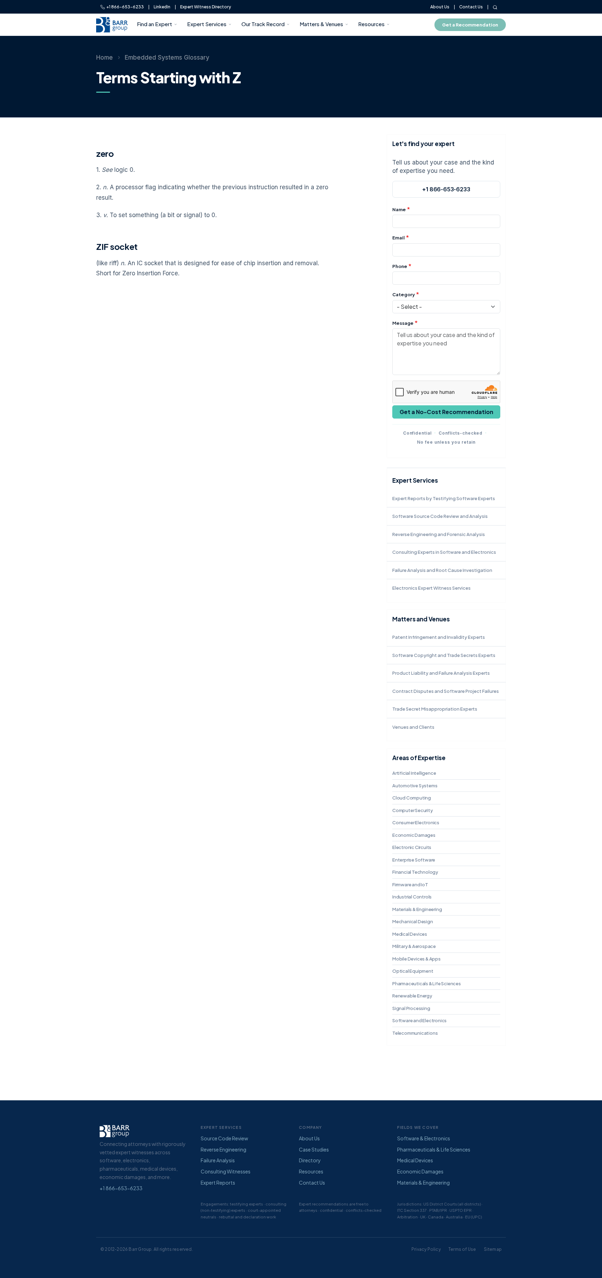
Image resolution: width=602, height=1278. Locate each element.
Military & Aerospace (414, 946)
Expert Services (206, 24)
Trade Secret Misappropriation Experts (434, 709)
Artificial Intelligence (414, 773)
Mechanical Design (412, 921)
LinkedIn (162, 6)
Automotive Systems (414, 785)
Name (399, 209)
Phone (399, 266)
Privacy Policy (426, 1249)
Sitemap (493, 1249)
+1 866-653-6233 (124, 6)
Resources (371, 24)
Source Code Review (224, 1138)
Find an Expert (154, 24)
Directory (310, 1160)
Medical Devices (409, 934)
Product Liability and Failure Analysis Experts (441, 673)
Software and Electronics (419, 1020)
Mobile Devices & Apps (416, 959)
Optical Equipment (412, 971)
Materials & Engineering (417, 909)
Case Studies (314, 1149)
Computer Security (412, 810)
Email (398, 237)
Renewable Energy (412, 995)
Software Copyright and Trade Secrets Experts (443, 655)
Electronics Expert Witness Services (431, 588)
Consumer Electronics (415, 822)
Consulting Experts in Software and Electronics (444, 552)
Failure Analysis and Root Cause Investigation (442, 570)
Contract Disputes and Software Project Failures (445, 691)
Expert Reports (218, 1182)
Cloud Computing (411, 798)
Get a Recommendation (470, 25)
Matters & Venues (321, 24)
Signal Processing (411, 1008)
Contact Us (471, 6)
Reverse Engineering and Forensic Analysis (438, 534)
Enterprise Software (413, 860)
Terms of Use (462, 1249)
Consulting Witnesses (225, 1171)
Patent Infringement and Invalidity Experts (438, 637)
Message (403, 323)
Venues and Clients (413, 727)
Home (104, 57)
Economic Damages (413, 835)
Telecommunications (415, 1033)
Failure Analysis (218, 1160)
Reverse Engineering (223, 1149)
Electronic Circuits (411, 847)
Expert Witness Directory (205, 6)
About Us (439, 6)
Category (403, 294)
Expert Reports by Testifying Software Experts (443, 498)
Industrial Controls (412, 897)
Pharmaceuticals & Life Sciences (426, 983)
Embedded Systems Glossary (167, 57)
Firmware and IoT (410, 884)
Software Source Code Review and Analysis (440, 516)
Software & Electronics (423, 1138)
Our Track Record (263, 24)
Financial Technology (415, 872)
